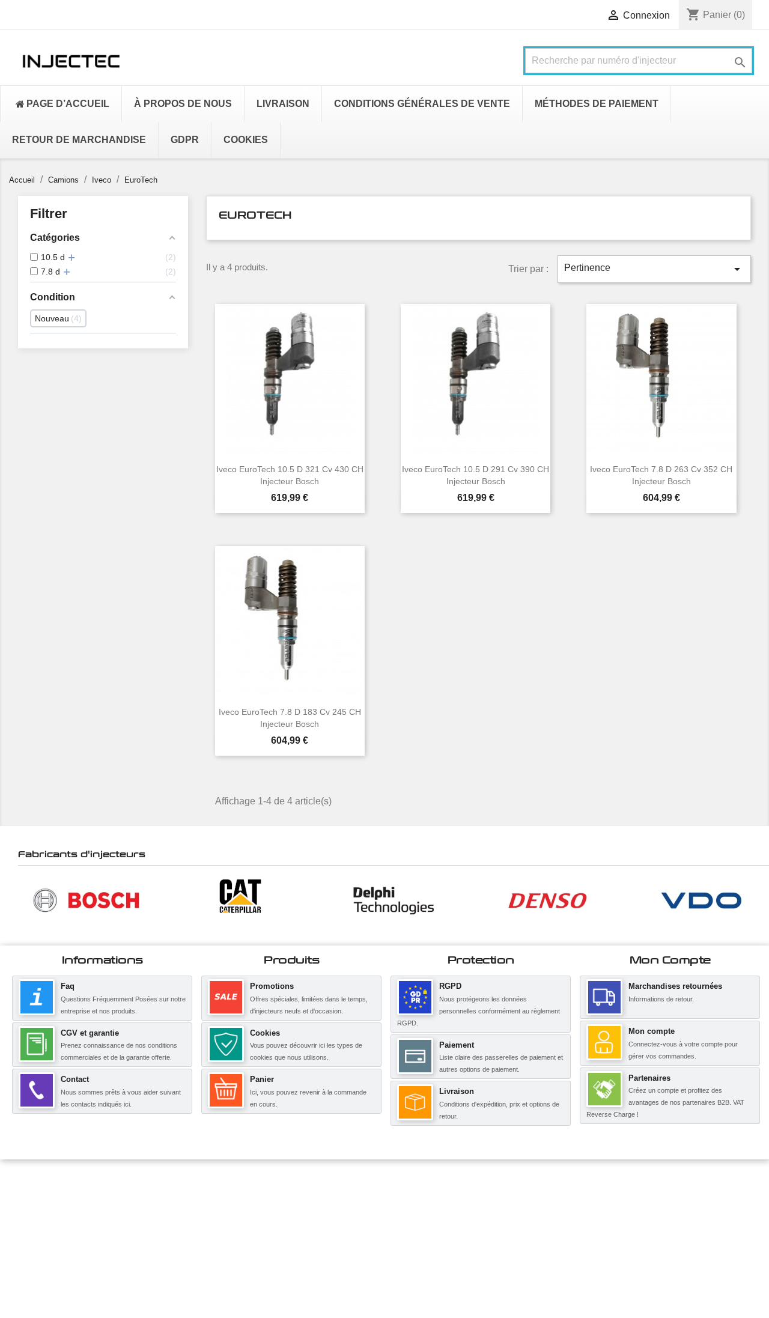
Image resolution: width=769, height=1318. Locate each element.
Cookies (265, 1032)
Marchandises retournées (675, 986)
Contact (75, 1079)
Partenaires (649, 1078)
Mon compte (651, 1031)
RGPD (450, 986)
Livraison (456, 1091)
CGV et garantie (90, 1032)
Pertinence (654, 269)
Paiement (456, 1044)
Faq (67, 986)
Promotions (272, 986)
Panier (262, 1079)
